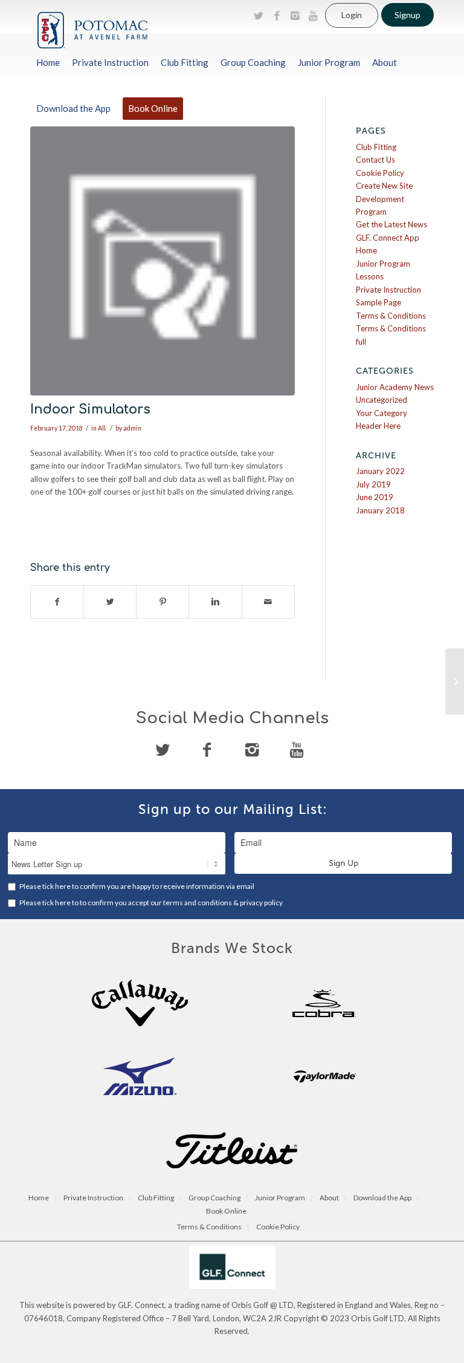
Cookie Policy (380, 173)
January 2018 (380, 510)
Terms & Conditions (391, 315)
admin (132, 428)
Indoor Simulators (90, 409)
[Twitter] (259, 16)
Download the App (382, 1198)
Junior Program (383, 263)
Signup (407, 15)
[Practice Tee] (454, 681)
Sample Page (378, 302)
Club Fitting (376, 147)
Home (366, 250)
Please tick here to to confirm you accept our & (150, 902)
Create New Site (384, 185)
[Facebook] (277, 16)
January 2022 (380, 471)
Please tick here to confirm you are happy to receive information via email (136, 886)
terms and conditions (198, 902)
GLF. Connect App (387, 237)
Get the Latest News (391, 224)
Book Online (226, 1211)
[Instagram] (295, 16)
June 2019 (374, 497)
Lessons (370, 276)
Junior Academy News (395, 387)
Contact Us (375, 159)
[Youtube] (313, 16)
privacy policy (261, 902)
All (102, 428)
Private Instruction (388, 289)
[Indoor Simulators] (162, 260)
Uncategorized (381, 400)
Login (351, 15)
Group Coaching (214, 1198)
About (329, 1198)
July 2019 (373, 484)
